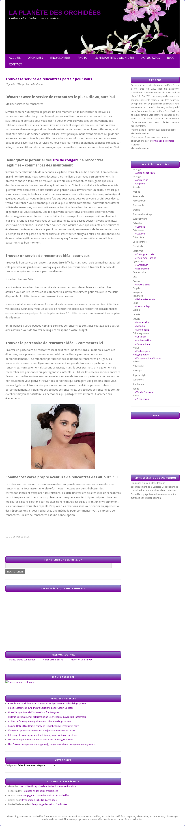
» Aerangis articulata (145, 173)
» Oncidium (140, 336)
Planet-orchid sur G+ (81, 659)
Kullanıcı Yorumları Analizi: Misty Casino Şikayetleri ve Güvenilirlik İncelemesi (47, 717)
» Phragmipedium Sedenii (148, 358)
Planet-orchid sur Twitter (22, 659)
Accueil (15, 57)
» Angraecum (141, 180)
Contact (15, 64)
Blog (170, 57)
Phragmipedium (141, 354)
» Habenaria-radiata (145, 299)
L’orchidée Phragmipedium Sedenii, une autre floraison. (48, 786)
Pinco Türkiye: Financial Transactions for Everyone (33, 712)
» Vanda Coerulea (144, 392)
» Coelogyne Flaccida (145, 258)
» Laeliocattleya (142, 306)
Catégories (11, 765)
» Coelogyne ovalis (144, 254)
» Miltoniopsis (142, 329)
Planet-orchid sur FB (53, 659)
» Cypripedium (142, 344)
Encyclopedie (60, 57)
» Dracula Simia (142, 284)
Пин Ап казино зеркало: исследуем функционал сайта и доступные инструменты (51, 744)
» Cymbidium (141, 264)
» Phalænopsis (142, 351)
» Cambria (140, 226)
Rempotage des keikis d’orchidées (40, 791)
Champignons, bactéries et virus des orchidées (45, 795)
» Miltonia (140, 326)
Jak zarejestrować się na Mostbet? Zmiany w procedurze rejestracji (42, 735)
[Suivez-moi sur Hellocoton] (20, 682)
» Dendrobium (142, 268)
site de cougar (65, 160)
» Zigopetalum (142, 399)
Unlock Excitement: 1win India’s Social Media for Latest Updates (40, 707)
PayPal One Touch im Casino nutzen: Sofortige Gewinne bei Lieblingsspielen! (47, 703)
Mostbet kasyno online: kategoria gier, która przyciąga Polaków (40, 739)
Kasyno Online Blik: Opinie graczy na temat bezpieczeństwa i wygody (43, 726)
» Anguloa (140, 183)
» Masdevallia (142, 322)
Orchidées (35, 57)
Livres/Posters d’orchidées (114, 57)
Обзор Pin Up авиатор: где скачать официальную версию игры (41, 730)
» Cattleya (140, 233)
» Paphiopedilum (143, 340)
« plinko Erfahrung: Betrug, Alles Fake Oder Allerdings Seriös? (39, 721)
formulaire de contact (162, 140)
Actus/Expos (150, 57)
